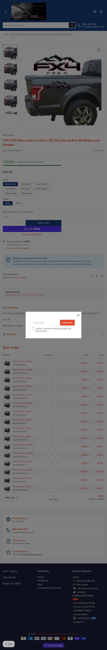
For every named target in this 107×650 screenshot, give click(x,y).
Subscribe (67, 322)
